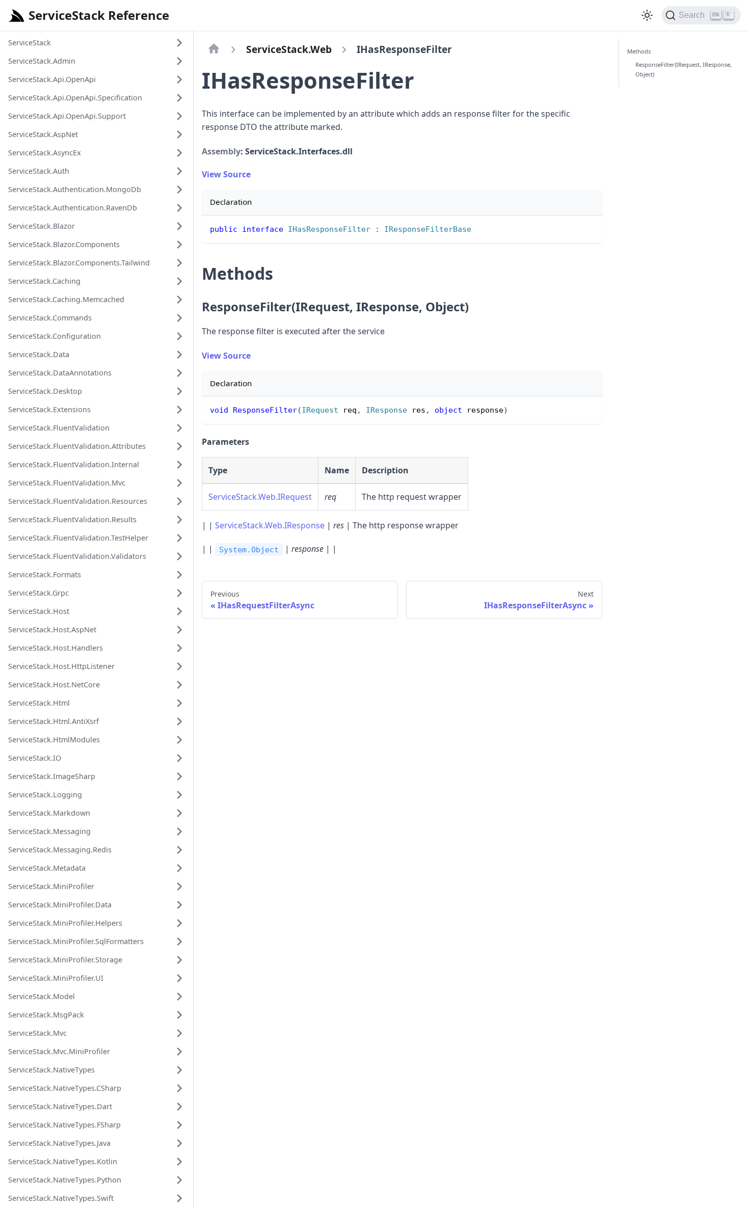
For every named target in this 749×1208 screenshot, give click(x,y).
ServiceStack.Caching (44, 281)
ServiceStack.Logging (45, 794)
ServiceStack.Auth (38, 171)
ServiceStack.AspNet (43, 134)
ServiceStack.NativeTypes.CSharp (64, 1088)
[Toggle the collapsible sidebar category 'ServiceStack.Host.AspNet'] (179, 630)
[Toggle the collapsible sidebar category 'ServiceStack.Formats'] (179, 575)
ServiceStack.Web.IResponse (270, 525)
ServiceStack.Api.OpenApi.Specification (75, 97)
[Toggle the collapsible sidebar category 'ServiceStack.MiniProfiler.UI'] (179, 978)
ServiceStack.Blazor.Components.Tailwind (79, 262)
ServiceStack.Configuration (54, 336)
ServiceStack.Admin (41, 61)
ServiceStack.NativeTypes (51, 1070)
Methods (639, 51)
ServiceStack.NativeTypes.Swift (61, 1198)
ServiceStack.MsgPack (46, 1014)
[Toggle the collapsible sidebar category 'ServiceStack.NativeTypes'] (179, 1070)
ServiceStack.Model (41, 996)
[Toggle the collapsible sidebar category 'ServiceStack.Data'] (179, 354)
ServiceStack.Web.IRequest (260, 496)
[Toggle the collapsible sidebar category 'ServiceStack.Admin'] (179, 61)
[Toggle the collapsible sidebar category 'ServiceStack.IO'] (179, 758)
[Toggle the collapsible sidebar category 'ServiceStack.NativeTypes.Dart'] (179, 1106)
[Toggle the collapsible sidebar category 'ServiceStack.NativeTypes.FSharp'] (179, 1125)
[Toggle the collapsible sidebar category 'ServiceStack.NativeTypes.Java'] (179, 1143)
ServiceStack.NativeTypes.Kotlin (62, 1161)
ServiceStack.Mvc (37, 1033)
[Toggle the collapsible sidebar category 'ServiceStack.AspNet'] (179, 134)
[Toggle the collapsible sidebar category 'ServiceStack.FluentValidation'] (179, 428)
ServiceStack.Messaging (49, 831)
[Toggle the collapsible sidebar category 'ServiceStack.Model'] (179, 996)
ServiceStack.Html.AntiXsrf (53, 721)
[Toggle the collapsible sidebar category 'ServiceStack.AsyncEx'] (179, 153)
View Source (226, 174)
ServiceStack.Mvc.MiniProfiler (59, 1051)
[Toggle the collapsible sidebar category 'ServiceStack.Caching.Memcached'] (179, 299)
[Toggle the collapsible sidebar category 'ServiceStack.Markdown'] (179, 813)
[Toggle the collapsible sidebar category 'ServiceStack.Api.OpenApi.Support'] (179, 116)
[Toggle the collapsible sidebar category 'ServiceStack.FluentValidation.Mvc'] (179, 483)
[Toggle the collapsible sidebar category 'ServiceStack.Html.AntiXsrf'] (179, 721)
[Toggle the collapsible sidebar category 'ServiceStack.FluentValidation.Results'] (179, 520)
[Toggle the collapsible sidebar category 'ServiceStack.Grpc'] (179, 593)
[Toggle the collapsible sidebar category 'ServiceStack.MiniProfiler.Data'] (179, 905)
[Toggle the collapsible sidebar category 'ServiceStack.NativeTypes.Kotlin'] (179, 1161)
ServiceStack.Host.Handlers (55, 648)
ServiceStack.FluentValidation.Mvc (66, 483)
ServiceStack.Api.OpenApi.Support (67, 116)
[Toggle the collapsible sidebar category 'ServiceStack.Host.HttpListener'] (179, 666)
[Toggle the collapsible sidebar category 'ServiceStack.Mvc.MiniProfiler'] (179, 1051)
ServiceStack (29, 42)
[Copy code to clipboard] (589, 228)
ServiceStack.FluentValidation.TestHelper (78, 538)
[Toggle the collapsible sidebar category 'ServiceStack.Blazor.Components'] (179, 244)
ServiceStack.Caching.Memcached (66, 299)
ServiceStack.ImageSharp (51, 776)
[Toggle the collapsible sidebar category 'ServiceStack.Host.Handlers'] (179, 648)
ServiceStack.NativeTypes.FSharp (64, 1125)
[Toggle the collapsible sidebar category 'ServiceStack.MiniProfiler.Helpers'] (179, 923)
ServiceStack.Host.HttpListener (61, 666)
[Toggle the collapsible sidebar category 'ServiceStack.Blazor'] (179, 226)
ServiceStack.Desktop (45, 391)
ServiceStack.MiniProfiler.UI (55, 978)
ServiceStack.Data (38, 354)
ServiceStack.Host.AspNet (52, 629)
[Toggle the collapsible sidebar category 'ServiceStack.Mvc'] (179, 1033)
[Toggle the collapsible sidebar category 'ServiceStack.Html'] (179, 703)
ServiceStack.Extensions (49, 409)
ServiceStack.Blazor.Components (64, 244)
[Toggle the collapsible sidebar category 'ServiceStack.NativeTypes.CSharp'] (179, 1088)
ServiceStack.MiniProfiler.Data (60, 904)
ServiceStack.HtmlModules (54, 739)
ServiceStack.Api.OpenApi (52, 79)
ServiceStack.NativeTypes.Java (59, 1143)
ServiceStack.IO (34, 758)
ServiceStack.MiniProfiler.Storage (65, 959)
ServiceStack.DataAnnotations (60, 373)
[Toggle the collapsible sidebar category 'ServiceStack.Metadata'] (179, 868)
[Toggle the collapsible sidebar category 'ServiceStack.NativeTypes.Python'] (179, 1180)
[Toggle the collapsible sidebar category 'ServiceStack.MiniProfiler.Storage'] (179, 960)
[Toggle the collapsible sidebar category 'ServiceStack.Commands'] (179, 318)
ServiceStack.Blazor (41, 226)
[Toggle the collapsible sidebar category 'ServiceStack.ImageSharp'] (179, 776)
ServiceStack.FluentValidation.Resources (77, 501)
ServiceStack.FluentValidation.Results (72, 519)
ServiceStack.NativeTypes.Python (64, 1180)
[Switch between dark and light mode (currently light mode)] (647, 15)
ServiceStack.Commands (50, 318)
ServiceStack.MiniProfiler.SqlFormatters (76, 941)
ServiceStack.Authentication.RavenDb (72, 207)
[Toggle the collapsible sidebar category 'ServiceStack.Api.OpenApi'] (179, 79)
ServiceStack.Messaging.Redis (60, 849)
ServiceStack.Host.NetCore (54, 684)
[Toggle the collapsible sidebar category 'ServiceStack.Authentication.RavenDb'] (179, 208)
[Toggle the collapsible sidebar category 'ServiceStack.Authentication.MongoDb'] (179, 189)
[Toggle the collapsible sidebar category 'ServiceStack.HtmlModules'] (179, 740)
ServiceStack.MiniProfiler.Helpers (65, 923)
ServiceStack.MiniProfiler (51, 886)
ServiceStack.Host (38, 611)
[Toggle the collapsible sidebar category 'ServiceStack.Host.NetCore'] (179, 685)
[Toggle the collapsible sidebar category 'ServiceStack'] (179, 43)
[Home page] (214, 49)
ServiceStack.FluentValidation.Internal (73, 464)
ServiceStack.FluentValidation (59, 428)
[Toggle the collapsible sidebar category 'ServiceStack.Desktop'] (179, 391)
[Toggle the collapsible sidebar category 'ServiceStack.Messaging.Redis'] (179, 850)
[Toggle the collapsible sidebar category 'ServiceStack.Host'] (179, 611)
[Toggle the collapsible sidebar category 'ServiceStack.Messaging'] (179, 831)
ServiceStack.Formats (44, 574)
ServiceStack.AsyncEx (44, 152)
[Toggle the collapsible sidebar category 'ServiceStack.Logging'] (179, 795)
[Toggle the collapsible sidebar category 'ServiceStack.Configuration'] (179, 336)
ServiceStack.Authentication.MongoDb (74, 189)
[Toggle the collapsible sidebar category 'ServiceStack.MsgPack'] (179, 1015)
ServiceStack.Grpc (38, 593)
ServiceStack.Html (39, 703)
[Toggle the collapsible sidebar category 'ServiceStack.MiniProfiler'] (179, 886)
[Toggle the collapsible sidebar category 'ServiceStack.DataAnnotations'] (179, 373)
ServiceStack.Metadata (47, 868)
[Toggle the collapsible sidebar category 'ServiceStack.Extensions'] (179, 409)
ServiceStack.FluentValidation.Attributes (77, 446)
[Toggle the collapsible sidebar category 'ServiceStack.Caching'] (179, 281)
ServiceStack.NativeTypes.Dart (60, 1106)
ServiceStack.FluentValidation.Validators (77, 556)
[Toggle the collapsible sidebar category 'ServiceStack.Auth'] (179, 171)
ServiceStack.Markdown (49, 813)
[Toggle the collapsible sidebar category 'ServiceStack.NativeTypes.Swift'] (179, 1198)
